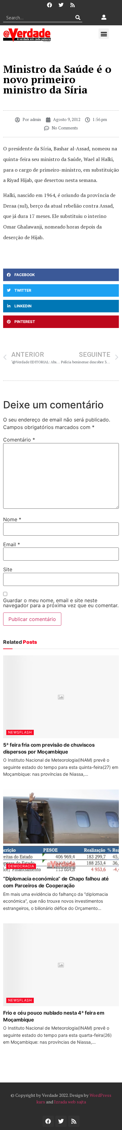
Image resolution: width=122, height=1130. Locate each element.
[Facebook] (49, 5)
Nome (12, 519)
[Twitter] (61, 5)
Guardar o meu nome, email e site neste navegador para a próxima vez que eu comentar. (61, 603)
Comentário (19, 439)
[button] (104, 33)
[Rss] (73, 5)
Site (7, 569)
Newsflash (20, 732)
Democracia (21, 866)
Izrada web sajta (70, 1102)
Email (11, 544)
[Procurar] (77, 17)
